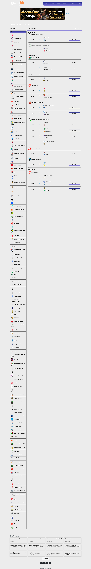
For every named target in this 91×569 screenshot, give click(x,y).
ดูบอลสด (46, 3)
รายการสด (79, 28)
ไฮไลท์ (80, 3)
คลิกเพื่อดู (74, 39)
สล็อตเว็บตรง (68, 14)
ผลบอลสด (52, 3)
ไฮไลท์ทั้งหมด (45, 558)
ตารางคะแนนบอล (66, 3)
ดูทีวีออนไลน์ (74, 3)
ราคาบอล (58, 3)
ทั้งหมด (12, 31)
